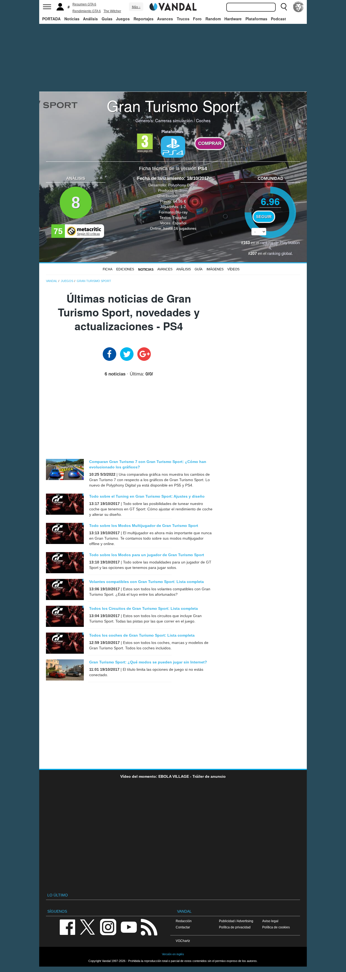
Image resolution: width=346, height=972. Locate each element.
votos (270, 244)
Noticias (71, 18)
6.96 (270, 201)
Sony (183, 190)
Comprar (209, 143)
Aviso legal (270, 921)
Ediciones (125, 269)
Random (213, 18)
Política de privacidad (235, 927)
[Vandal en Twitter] (87, 926)
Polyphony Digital (183, 185)
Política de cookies (276, 927)
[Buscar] (284, 7)
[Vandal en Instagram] (108, 926)
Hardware (233, 18)
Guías (107, 18)
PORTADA (51, 18)
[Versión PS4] (173, 147)
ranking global (279, 253)
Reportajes (144, 18)
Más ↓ (136, 7)
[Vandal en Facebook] (67, 926)
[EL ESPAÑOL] (298, 6)
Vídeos (233, 269)
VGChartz (183, 940)
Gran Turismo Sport (173, 105)
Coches (203, 120)
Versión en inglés (173, 954)
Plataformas (256, 18)
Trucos (183, 18)
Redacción (184, 921)
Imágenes (215, 269)
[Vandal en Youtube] (128, 926)
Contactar (183, 927)
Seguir (264, 217)
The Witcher (112, 11)
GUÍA (198, 269)
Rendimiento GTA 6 (86, 11)
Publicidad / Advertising (236, 921)
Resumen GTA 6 (84, 4)
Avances (165, 18)
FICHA (107, 269)
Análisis (90, 18)
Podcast (278, 18)
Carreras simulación (174, 120)
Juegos (123, 18)
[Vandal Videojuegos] (173, 6)
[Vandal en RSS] (149, 926)
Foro (197, 18)
